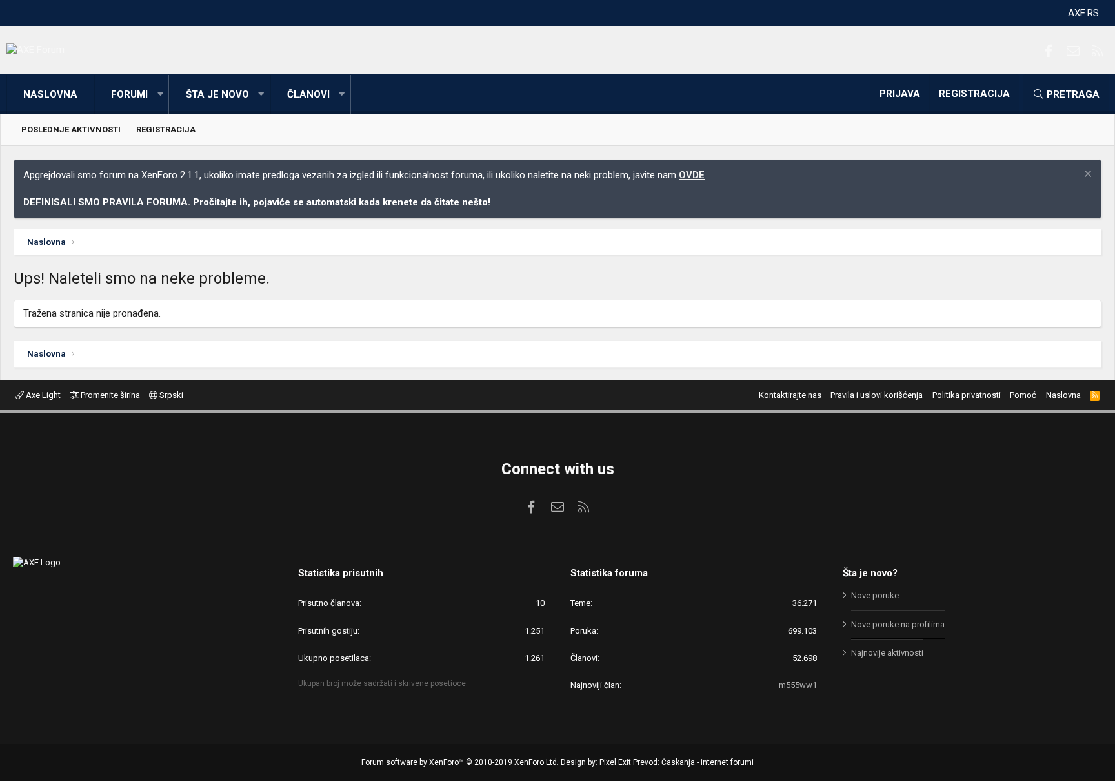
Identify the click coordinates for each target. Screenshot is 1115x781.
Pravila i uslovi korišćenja (876, 395)
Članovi (308, 94)
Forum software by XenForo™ (460, 762)
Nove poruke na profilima (898, 624)
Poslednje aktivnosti (71, 129)
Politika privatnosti (966, 395)
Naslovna (50, 94)
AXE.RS (1083, 13)
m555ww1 (798, 685)
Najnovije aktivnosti (887, 653)
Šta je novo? (870, 573)
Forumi (129, 94)
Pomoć (1023, 395)
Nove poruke (875, 595)
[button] (160, 94)
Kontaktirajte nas (790, 395)
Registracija (166, 129)
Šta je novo (217, 94)
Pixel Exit (615, 762)
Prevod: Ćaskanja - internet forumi (693, 762)
